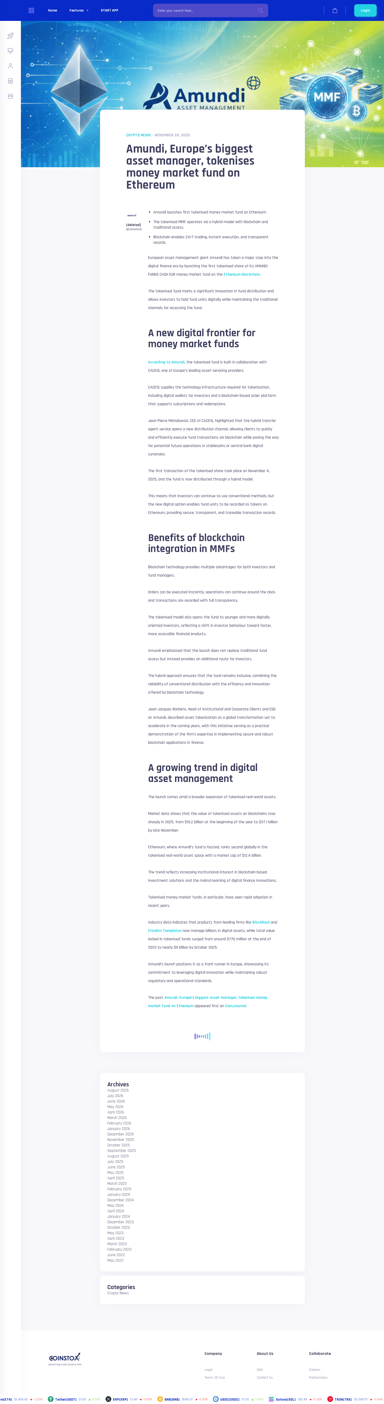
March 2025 (117, 1183)
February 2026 (119, 1123)
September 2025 (121, 1150)
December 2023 (120, 1222)
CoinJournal (235, 1006)
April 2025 (115, 1178)
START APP (109, 10)
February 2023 (119, 1249)
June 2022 (116, 1255)
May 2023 (115, 1233)
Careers (315, 1370)
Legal (208, 1370)
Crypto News (138, 135)
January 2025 (118, 1194)
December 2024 (120, 1200)
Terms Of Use (215, 1377)
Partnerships (318, 1377)
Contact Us (265, 1377)
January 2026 (118, 1129)
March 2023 (117, 1244)
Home (52, 10)
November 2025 (120, 1139)
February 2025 (119, 1189)
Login (365, 10)
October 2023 (118, 1227)
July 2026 (115, 1096)
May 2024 (115, 1205)
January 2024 (118, 1216)
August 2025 (118, 1156)
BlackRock (261, 922)
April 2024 (115, 1211)
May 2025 (115, 1172)
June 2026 (116, 1101)
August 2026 (118, 1090)
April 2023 (115, 1238)
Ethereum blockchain (242, 274)
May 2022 (115, 1260)
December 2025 (120, 1134)
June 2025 (116, 1167)
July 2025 (115, 1161)
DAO (260, 1370)
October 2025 (118, 1145)
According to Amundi (166, 362)
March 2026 (117, 1118)
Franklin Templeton (165, 930)
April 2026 (115, 1112)
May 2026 (115, 1107)
